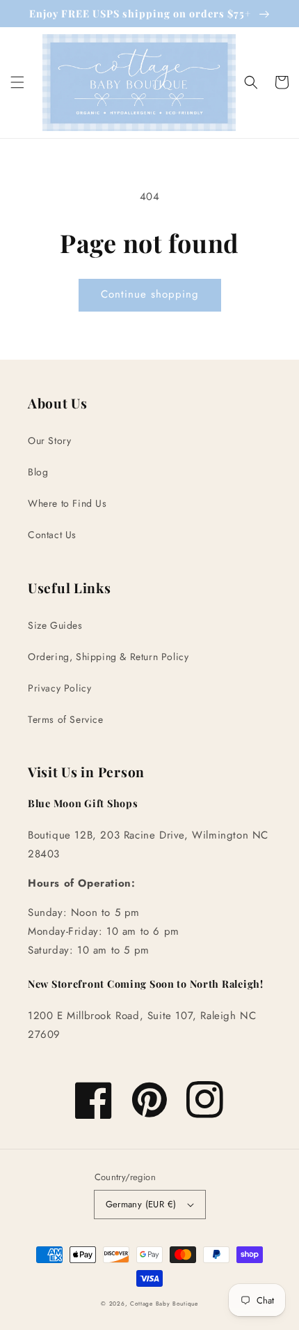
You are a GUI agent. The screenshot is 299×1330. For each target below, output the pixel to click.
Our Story (49, 441)
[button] (17, 82)
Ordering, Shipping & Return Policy (108, 657)
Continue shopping (150, 294)
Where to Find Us (67, 503)
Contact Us (52, 535)
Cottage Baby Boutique (164, 1303)
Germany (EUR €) (141, 1204)
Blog (38, 472)
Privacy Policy (59, 688)
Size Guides (55, 625)
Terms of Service (66, 719)
